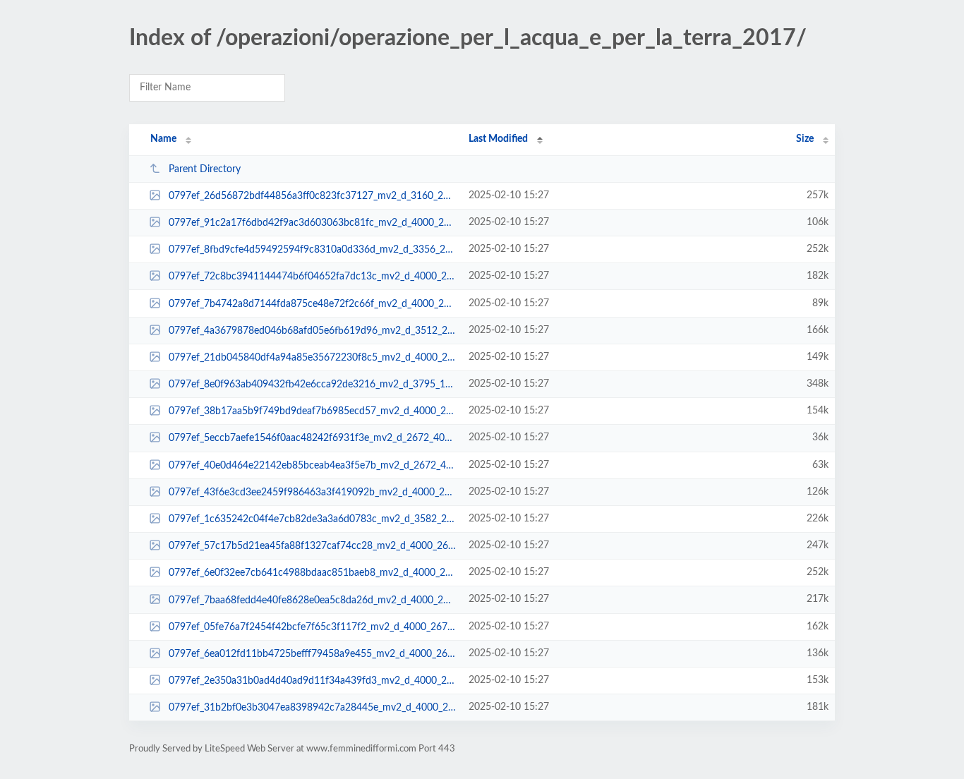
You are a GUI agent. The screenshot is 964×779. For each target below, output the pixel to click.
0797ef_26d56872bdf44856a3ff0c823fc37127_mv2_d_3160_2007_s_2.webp (312, 196)
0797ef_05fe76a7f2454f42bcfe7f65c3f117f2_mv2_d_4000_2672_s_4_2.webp (312, 627)
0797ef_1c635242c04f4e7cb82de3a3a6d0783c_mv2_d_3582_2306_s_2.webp (312, 519)
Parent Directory (205, 169)
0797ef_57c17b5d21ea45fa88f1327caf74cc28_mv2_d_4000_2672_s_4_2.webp (312, 546)
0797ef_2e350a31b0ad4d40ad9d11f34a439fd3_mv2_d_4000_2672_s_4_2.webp (312, 681)
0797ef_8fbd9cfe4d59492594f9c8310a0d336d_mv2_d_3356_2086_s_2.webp (312, 250)
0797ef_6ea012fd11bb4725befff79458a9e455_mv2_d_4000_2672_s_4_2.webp (312, 654)
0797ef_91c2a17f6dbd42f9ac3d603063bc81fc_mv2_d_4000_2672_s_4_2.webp (312, 223)
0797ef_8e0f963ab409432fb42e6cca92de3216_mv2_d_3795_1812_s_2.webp (312, 385)
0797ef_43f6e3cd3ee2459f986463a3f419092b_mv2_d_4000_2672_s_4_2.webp (312, 492)
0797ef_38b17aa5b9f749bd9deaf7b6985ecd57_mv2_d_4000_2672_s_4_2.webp (312, 411)
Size (805, 139)
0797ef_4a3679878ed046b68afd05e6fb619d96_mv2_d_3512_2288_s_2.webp (312, 331)
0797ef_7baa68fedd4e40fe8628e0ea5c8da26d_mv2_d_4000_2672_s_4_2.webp (312, 600)
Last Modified (498, 139)
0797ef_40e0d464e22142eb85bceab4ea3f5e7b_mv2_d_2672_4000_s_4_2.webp (312, 466)
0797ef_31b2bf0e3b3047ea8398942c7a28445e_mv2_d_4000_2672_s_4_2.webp (312, 708)
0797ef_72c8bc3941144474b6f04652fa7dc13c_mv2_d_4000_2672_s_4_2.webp (312, 277)
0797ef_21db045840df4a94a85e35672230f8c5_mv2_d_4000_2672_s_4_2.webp (312, 358)
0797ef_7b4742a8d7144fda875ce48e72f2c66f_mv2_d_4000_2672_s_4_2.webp (312, 304)
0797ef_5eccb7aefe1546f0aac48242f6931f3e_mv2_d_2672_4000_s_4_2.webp (312, 438)
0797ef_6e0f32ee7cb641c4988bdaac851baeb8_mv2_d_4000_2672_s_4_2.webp (312, 573)
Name (163, 139)
